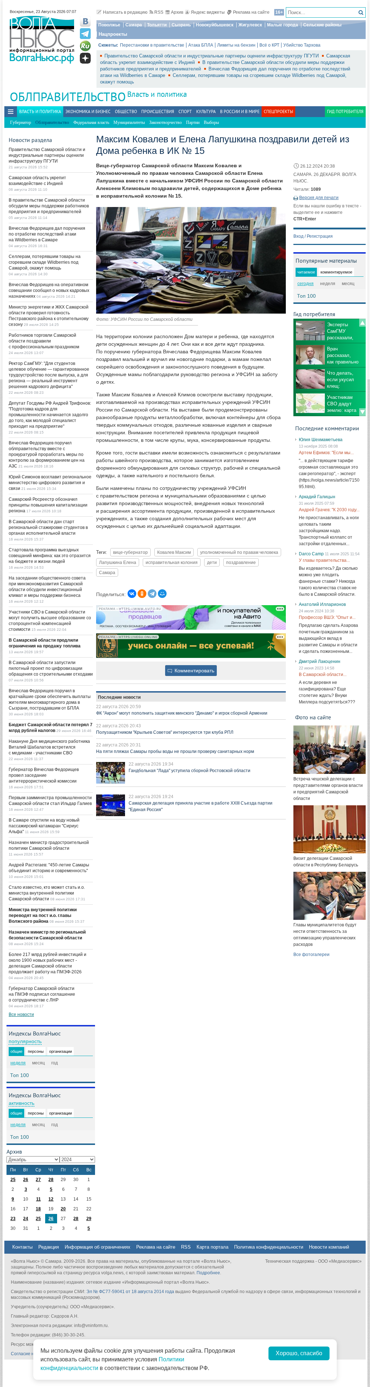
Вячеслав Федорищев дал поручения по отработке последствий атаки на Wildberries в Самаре (47, 234)
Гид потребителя (345, 111)
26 (25, 1179)
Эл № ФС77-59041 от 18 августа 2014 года (130, 1291)
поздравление (241, 562)
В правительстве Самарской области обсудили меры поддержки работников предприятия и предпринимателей (49, 206)
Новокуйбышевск (214, 24)
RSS (158, 12)
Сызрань (181, 24)
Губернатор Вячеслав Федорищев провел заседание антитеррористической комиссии (44, 775)
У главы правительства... (324, 560)
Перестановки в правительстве (152, 45)
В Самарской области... (323, 674)
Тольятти (157, 24)
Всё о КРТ (269, 45)
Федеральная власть (91, 122)
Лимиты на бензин (236, 45)
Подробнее (208, 1272)
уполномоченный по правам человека (239, 552)
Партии (192, 122)
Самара (133, 24)
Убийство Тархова (301, 45)
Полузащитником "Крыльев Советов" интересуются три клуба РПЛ (164, 732)
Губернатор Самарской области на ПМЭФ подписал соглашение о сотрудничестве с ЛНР (42, 994)
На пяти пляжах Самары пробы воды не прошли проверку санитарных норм (175, 751)
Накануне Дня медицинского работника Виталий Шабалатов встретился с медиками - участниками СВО (49, 747)
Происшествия (157, 111)
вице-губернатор (130, 552)
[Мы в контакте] (85, 21)
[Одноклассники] (142, 593)
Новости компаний (329, 1247)
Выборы (211, 122)
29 (88, 1218)
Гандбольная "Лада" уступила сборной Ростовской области (189, 770)
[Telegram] (152, 593)
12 (50, 1199)
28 (50, 1179)
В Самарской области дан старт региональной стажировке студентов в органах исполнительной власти (48, 527)
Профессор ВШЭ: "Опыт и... (327, 617)
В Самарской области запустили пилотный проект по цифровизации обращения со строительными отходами (51, 668)
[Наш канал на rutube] (85, 45)
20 (63, 1208)
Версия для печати (319, 197)
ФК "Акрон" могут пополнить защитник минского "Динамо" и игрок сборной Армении (181, 713)
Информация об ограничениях (97, 1247)
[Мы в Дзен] (85, 58)
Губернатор (20, 122)
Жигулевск (250, 24)
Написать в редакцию (125, 12)
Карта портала (212, 1247)
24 (25, 1218)
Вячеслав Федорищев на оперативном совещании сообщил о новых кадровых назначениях (49, 290)
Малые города (282, 24)
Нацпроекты (113, 34)
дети (212, 562)
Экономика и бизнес (88, 111)
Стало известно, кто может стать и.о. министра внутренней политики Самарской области (47, 893)
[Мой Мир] (162, 593)
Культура (206, 111)
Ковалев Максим (174, 552)
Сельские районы (322, 24)
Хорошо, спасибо (299, 1353)
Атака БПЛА (200, 45)
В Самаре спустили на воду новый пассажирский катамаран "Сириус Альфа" (44, 826)
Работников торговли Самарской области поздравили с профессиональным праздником (44, 341)
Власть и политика (157, 94)
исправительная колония (172, 562)
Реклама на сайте (251, 12)
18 (38, 1208)
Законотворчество (165, 122)
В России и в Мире (239, 111)
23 (13, 1218)
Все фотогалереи (311, 954)
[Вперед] (362, 412)
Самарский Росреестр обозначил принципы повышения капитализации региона (48, 505)
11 (38, 1199)
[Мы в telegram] (85, 33)
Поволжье (109, 24)
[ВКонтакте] (132, 593)
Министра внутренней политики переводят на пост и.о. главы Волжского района (43, 915)
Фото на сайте (313, 717)
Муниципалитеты (129, 122)
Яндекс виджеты (208, 12)
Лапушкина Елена (117, 562)
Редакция (48, 1247)
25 (13, 1179)
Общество (126, 111)
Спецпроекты (278, 111)
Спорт (185, 111)
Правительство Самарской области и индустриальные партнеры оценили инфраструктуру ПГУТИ (212, 56)
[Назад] (362, 323)
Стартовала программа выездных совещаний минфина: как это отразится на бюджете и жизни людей (50, 555)
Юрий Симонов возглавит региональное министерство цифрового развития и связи (50, 482)
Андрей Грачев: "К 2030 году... (329, 509)
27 (38, 1179)
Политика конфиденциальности (268, 1247)
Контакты (22, 1247)
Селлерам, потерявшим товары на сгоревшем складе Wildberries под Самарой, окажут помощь (45, 262)
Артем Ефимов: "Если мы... (326, 452)
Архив (177, 12)
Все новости (21, 1014)
